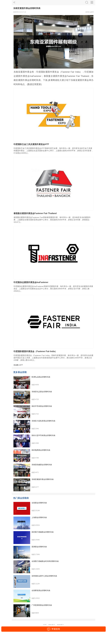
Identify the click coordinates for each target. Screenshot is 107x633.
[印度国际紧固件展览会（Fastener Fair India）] (53, 322)
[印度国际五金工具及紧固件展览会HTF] (53, 114)
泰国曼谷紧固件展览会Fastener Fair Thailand (35, 213)
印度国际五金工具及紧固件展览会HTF (31, 144)
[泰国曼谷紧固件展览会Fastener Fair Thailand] (53, 184)
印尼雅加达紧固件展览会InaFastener (31, 282)
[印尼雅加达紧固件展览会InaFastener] (53, 253)
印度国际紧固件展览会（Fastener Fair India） (35, 351)
